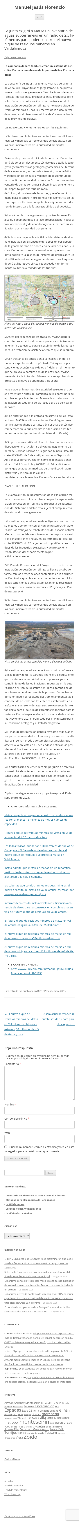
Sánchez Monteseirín (34, 1429)
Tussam (51, 1432)
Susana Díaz (11, 1429)
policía (14, 1426)
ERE (57, 1406)
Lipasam (36, 1414)
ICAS (39, 991)
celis (58, 1403)
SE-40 (34, 1426)
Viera (19, 1438)
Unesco (61, 1433)
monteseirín (34, 1421)
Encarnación (44, 1406)
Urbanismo (9, 1437)
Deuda (65, 1403)
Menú (39, 17)
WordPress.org (12, 1494)
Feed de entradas (13, 1485)
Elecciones (18, 1406)
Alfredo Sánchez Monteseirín (22, 1403)
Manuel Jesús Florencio (39, 7)
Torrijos (10, 1432)
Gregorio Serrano (49, 1410)
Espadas (12, 1410)
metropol (11, 1422)
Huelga (27, 1414)
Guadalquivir (10, 1414)
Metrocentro (61, 1417)
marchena (50, 1413)
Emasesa (29, 1406)
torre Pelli (57, 1429)
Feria (36, 1410)
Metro (50, 1417)
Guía (20, 1414)
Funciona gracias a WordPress (19, 1516)
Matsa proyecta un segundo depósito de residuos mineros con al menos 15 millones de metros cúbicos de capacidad (38, 819)
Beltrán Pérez (48, 1403)
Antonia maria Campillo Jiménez (21, 1359)
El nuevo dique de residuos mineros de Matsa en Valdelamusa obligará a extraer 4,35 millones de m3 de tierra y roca (21, 1024)
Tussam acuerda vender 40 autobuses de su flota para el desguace (58, 1019)
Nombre (10, 1104)
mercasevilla (35, 1417)
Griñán (64, 1410)
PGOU (7, 1426)
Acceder (8, 1481)
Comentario (12, 1064)
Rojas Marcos (24, 1426)
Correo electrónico (16, 1118)
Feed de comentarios (15, 1490)
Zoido (30, 1436)
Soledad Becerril (54, 1426)
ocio (52, 1422)
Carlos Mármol (12, 1459)
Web (7, 1133)
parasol (61, 1422)
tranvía (21, 1432)
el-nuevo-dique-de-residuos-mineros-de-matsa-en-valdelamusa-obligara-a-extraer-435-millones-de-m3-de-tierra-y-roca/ (39, 951)
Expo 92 (27, 1410)
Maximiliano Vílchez (14, 1417)
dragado (8, 1406)
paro (69, 1422)
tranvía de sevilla (35, 1432)
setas (41, 1426)
